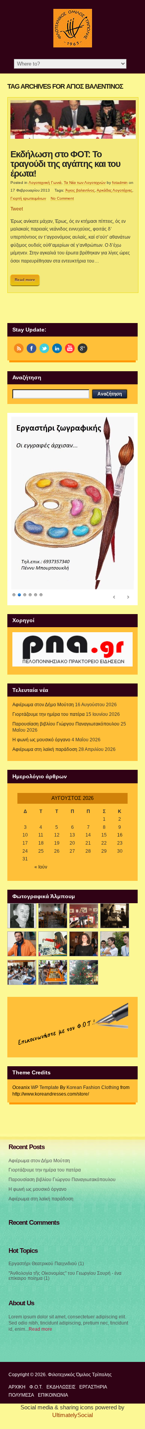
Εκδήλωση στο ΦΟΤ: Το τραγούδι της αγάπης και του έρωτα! (65, 164)
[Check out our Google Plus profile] (82, 348)
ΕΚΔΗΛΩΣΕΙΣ (60, 1387)
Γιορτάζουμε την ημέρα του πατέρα (48, 714)
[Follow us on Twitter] (44, 348)
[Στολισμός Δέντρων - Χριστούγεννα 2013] (83, 972)
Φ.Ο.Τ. (36, 1387)
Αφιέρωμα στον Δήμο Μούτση (43, 704)
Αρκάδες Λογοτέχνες (114, 190)
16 (120, 835)
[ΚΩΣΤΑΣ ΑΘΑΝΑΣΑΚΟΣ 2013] (21, 943)
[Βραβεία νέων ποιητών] (83, 943)
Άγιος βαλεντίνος (80, 190)
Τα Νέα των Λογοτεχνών (85, 182)
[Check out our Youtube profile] (70, 348)
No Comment (62, 198)
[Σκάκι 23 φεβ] (114, 915)
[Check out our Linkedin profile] (57, 348)
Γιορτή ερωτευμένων (28, 198)
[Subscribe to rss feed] (19, 348)
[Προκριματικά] (52, 943)
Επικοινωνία (53, 1395)
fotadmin (120, 182)
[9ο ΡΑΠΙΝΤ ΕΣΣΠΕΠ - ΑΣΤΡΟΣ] (52, 972)
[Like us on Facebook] (31, 348)
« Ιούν (40, 867)
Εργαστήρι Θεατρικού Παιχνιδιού (43, 1263)
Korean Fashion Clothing (93, 1087)
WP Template (45, 1087)
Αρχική (17, 1387)
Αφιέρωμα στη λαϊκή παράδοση (44, 749)
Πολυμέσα (21, 1395)
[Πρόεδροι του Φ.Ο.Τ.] (21, 915)
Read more (25, 280)
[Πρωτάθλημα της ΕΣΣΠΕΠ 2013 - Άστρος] (21, 972)
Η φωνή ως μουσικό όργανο (41, 739)
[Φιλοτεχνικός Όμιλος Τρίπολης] (72, 46)
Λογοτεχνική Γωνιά (45, 182)
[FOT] (52, 915)
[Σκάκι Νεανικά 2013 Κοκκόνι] (114, 943)
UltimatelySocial (72, 1415)
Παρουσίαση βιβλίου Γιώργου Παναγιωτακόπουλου (65, 724)
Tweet (16, 209)
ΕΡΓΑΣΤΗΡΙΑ (93, 1387)
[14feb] (83, 915)
